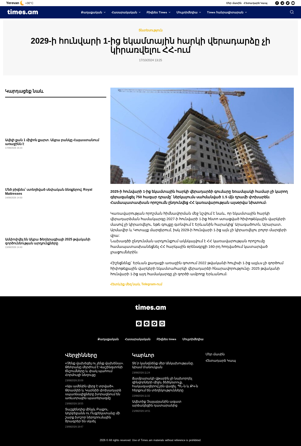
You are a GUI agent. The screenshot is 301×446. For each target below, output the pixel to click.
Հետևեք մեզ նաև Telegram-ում (136, 284)
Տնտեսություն (151, 30)
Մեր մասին (234, 3)
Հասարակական (124, 12)
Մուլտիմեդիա (187, 12)
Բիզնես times (166, 339)
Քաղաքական (91, 12)
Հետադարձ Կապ (255, 3)
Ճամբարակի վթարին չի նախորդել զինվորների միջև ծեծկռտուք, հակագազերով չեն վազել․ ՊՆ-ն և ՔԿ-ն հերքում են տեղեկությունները (165, 384)
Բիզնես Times (157, 12)
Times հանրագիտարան (225, 12)
